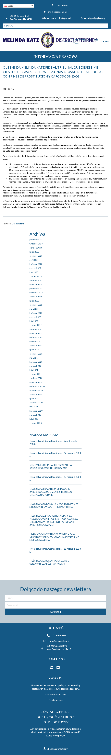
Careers (105, 41)
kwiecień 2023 (35, 264)
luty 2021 (33, 370)
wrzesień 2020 (36, 390)
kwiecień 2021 (35, 362)
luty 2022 (33, 321)
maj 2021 (33, 358)
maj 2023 (33, 260)
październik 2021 (37, 337)
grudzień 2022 (35, 280)
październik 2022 (37, 288)
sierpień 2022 (35, 296)
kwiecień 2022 (35, 313)
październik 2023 (37, 239)
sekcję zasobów (71, 688)
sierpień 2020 (35, 394)
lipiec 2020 (34, 398)
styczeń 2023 (35, 276)
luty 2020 (33, 419)
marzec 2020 (35, 415)
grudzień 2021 (35, 329)
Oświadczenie (56, 700)
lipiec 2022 (34, 300)
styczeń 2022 (35, 325)
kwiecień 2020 (35, 411)
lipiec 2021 (34, 349)
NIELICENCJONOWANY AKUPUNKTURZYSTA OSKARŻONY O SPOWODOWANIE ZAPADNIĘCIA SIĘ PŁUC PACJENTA (54, 536)
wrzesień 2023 (36, 243)
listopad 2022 (35, 284)
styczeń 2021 (35, 374)
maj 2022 (33, 309)
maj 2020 (33, 406)
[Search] (106, 25)
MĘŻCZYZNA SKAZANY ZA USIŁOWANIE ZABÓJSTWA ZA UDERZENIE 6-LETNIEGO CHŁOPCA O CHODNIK (50, 491)
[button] (18, 6)
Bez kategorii (18, 223)
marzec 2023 (35, 268)
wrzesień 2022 (36, 292)
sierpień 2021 (35, 345)
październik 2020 (37, 386)
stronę (49, 735)
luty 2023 (33, 272)
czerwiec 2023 (35, 256)
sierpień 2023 (35, 247)
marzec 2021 (35, 366)
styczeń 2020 (35, 423)
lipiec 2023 (34, 252)
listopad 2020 (35, 382)
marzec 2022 (35, 317)
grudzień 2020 (35, 378)
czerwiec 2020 (35, 402)
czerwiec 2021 (35, 354)
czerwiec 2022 (35, 305)
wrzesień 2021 (36, 341)
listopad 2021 (35, 333)
